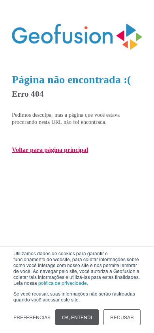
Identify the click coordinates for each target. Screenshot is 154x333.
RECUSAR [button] (122, 317)
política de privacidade (62, 282)
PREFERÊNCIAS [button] (32, 317)
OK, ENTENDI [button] (77, 317)
